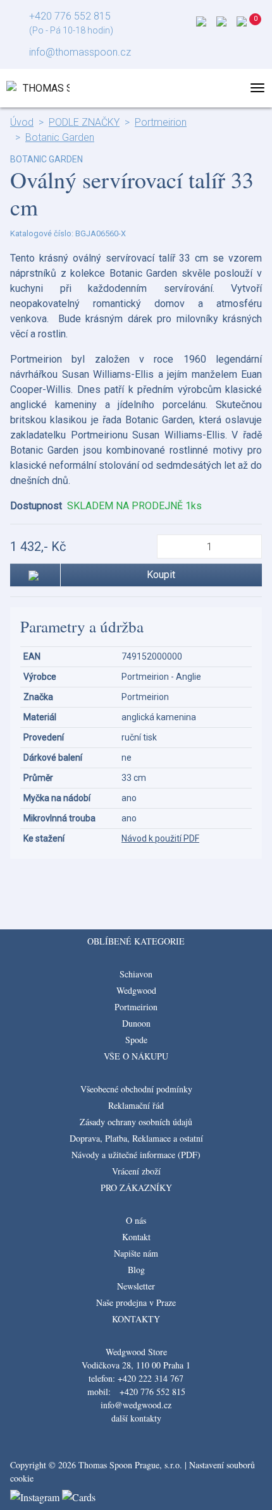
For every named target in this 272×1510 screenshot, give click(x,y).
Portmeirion (161, 122)
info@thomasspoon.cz (80, 52)
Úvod (22, 122)
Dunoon (136, 1023)
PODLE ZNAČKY (84, 122)
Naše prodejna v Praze (136, 1302)
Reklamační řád (136, 1105)
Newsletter (136, 1286)
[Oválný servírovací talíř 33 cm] (136, 876)
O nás (136, 1220)
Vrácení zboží (136, 1171)
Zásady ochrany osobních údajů (136, 1122)
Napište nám (136, 1253)
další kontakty (136, 1418)
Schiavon (136, 974)
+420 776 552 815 (70, 16)
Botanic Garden (59, 137)
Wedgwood (136, 990)
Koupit (161, 575)
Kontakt (136, 1237)
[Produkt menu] (257, 87)
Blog (136, 1270)
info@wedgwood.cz (136, 1405)
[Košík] (257, 25)
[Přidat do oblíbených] (35, 575)
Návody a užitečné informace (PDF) (136, 1155)
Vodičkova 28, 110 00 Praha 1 (136, 1365)
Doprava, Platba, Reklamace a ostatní (136, 1138)
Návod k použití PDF (160, 838)
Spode (136, 1040)
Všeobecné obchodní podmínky (136, 1089)
